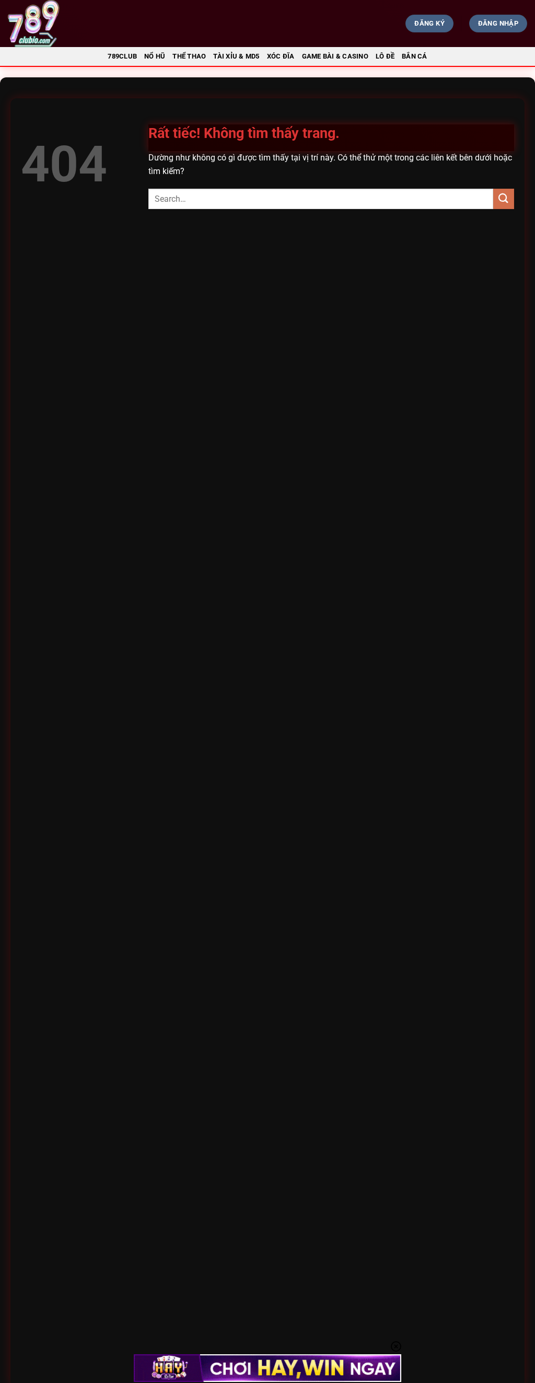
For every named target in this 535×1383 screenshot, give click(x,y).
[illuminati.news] (92, 23)
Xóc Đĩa (281, 56)
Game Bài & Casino (335, 56)
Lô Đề (385, 56)
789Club (122, 56)
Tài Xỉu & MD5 (236, 56)
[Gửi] (503, 199)
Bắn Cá (414, 56)
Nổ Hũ (154, 56)
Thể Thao (189, 56)
